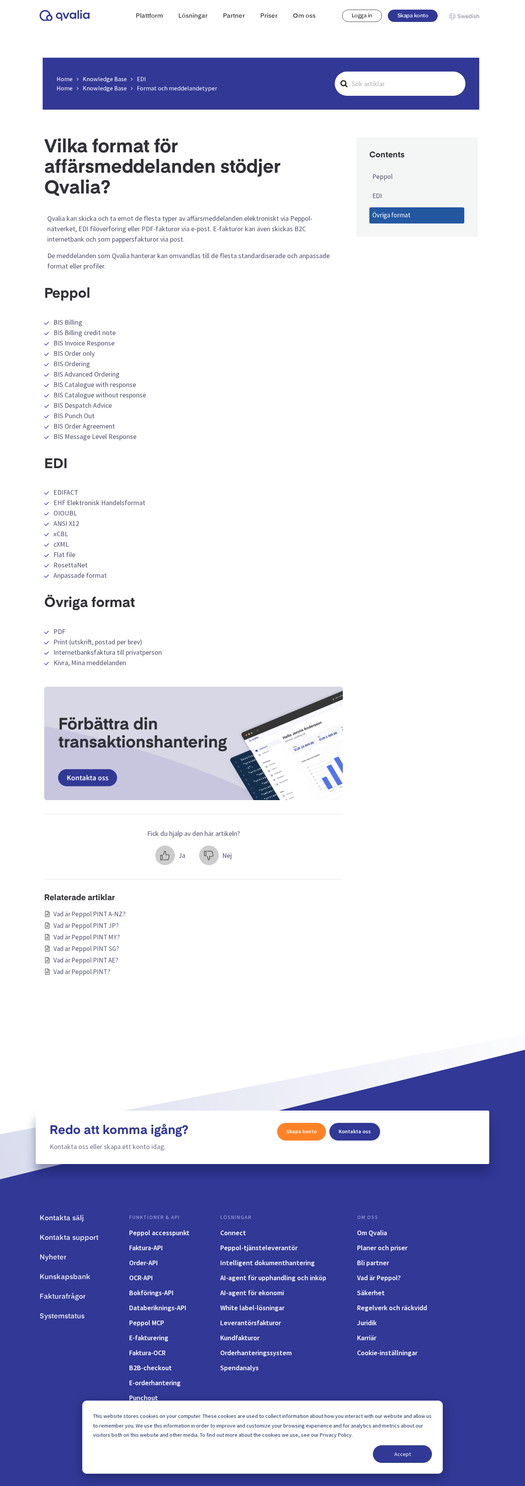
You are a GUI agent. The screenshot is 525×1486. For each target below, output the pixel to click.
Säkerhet (371, 1292)
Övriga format (391, 215)
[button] (170, 855)
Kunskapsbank (65, 1277)
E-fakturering (148, 1337)
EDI (377, 196)
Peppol (382, 176)
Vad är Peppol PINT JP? (86, 925)
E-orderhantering (155, 1382)
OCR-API (141, 1277)
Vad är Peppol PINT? (81, 971)
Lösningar (235, 1217)
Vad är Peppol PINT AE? (85, 960)
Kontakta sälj (62, 1218)
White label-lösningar (252, 1307)
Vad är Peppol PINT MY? (86, 937)
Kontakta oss (355, 1131)
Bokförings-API (151, 1292)
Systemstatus (62, 1316)
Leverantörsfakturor (250, 1322)
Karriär (366, 1337)
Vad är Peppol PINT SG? (86, 948)
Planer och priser (382, 1247)
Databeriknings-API (157, 1307)
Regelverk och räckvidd (392, 1307)
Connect (233, 1232)
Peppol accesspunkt (159, 1232)
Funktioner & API (154, 1217)
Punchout (143, 1397)
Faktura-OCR (147, 1352)
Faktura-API (146, 1247)
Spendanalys (239, 1367)
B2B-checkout (150, 1367)
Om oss (367, 1217)
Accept (402, 1454)
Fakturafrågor (63, 1296)
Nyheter (53, 1257)
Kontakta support (69, 1237)
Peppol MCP (146, 1322)
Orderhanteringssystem (256, 1352)
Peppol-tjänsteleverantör (258, 1247)
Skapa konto (412, 15)
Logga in (362, 15)
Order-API (143, 1262)
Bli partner (373, 1262)
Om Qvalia (372, 1232)
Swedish (468, 16)
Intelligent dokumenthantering (267, 1262)
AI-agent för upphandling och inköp (273, 1277)
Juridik (367, 1322)
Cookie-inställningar (387, 1352)
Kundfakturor (239, 1337)
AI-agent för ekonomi (252, 1292)
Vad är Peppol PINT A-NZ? (89, 914)
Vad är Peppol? (379, 1277)
